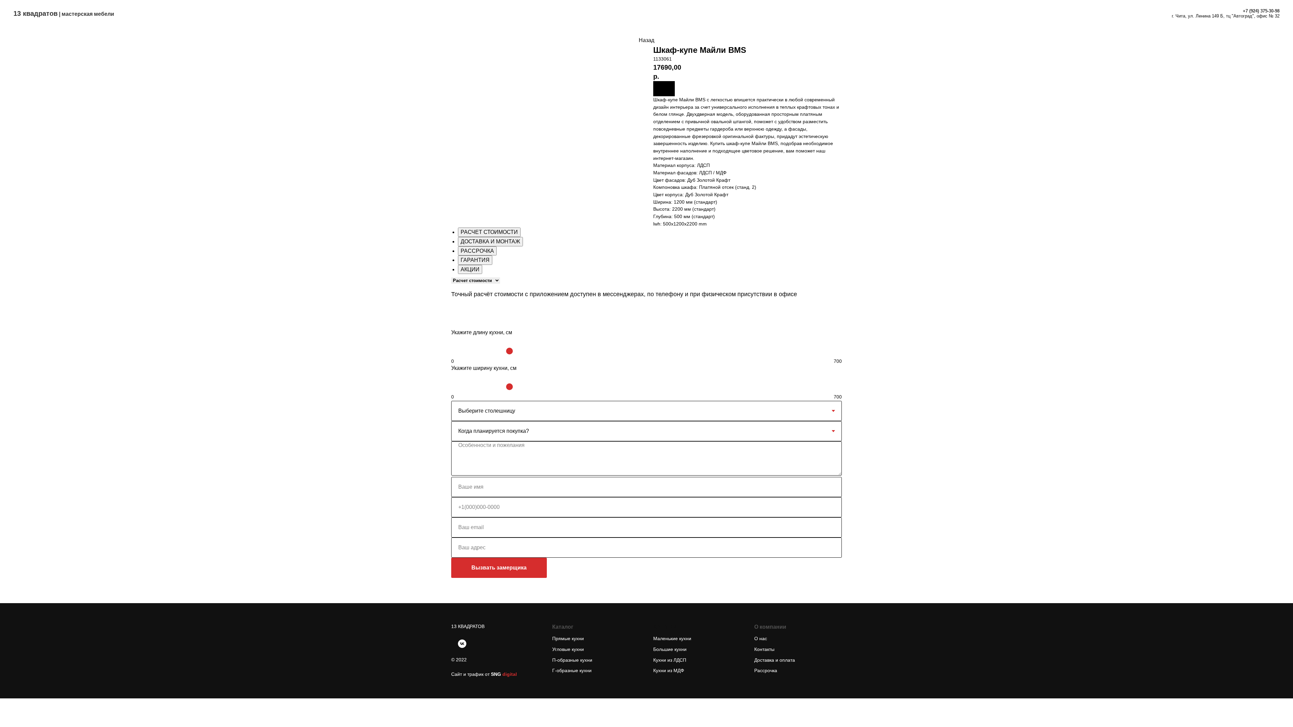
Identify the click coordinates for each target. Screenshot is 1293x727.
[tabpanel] (646, 291)
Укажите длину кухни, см (481, 332)
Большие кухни (670, 649)
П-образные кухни (572, 660)
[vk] (462, 643)
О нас (739, 13)
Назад (646, 40)
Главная (515, 13)
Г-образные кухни (572, 670)
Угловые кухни (568, 649)
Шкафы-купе (579, 13)
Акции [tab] (470, 269)
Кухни (544, 13)
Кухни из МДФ (668, 670)
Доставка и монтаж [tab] (490, 241)
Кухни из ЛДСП (669, 660)
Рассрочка (707, 13)
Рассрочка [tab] (477, 251)
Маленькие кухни (672, 638)
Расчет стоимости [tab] (489, 232)
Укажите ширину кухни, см (484, 368)
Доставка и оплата (631, 13)
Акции (674, 13)
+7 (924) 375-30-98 (1261, 10)
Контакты (770, 13)
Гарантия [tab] (475, 260)
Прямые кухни (568, 638)
